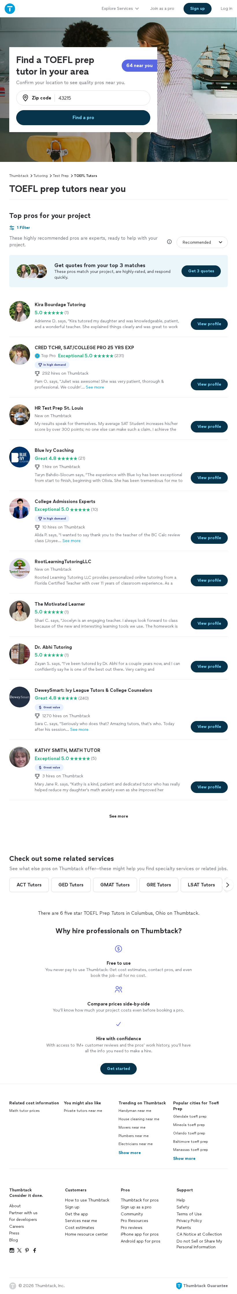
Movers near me (131, 1127)
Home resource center (86, 1234)
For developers (23, 1219)
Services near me (81, 1220)
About (15, 1206)
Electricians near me (135, 1144)
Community (132, 1214)
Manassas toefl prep (190, 1150)
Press (14, 1233)
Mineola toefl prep (189, 1125)
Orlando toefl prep (189, 1133)
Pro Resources (134, 1220)
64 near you (139, 65)
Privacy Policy (189, 1220)
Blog (13, 1240)
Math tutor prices (24, 1111)
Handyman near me (134, 1111)
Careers (16, 1226)
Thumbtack (18, 176)
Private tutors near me (83, 1111)
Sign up (72, 1207)
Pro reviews (131, 1227)
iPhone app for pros (140, 1234)
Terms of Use (189, 1214)
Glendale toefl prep (190, 1116)
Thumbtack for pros (140, 1200)
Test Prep (61, 176)
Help (181, 1200)
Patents (184, 1227)
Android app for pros (140, 1241)
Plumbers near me (133, 1136)
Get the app (76, 1214)
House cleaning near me (138, 1119)
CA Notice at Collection (199, 1234)
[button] (45, 356)
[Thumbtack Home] (10, 8)
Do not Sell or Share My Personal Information (199, 1244)
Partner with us (23, 1212)
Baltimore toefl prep (190, 1142)
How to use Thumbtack (87, 1200)
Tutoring (41, 176)
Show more (129, 1152)
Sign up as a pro (136, 1207)
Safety (183, 1207)
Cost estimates (79, 1227)
